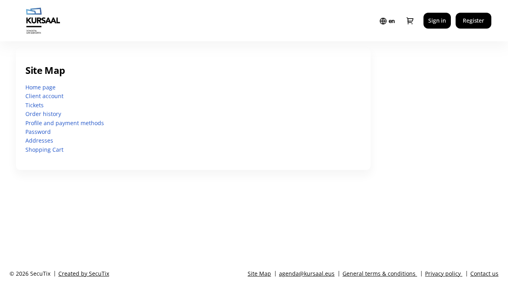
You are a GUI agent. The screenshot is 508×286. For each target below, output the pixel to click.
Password (38, 131)
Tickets (34, 105)
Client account (44, 96)
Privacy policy (443, 273)
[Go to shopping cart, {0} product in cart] (410, 21)
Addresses (39, 140)
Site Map (259, 273)
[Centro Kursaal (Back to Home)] (59, 21)
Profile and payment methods (64, 123)
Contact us (484, 273)
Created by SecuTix (83, 273)
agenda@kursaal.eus (307, 273)
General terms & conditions (379, 273)
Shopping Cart (44, 149)
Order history (43, 114)
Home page (40, 87)
